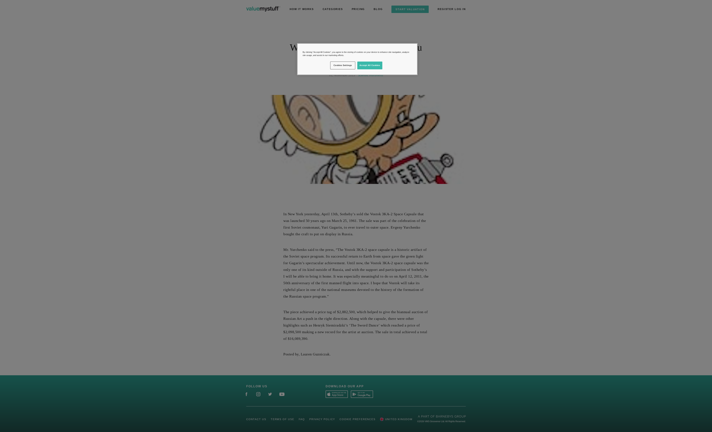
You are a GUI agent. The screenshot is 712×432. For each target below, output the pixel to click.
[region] (357, 59)
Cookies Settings (343, 65)
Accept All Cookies (370, 65)
